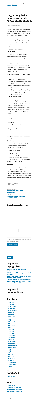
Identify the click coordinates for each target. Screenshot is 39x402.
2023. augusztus (11, 347)
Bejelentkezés (11, 385)
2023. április (10, 355)
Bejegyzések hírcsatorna (14, 387)
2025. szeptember (12, 310)
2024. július (10, 327)
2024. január (10, 339)
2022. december (11, 362)
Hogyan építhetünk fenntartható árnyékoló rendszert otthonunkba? (19, 276)
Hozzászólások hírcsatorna (14, 389)
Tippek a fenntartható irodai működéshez (19, 279)
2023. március (11, 357)
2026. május (10, 302)
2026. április (10, 304)
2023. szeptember (12, 345)
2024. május (10, 331)
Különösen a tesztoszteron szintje (23, 62)
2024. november (11, 322)
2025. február (11, 318)
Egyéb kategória (11, 184)
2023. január (10, 360)
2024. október (11, 324)
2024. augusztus (12, 325)
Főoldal (9, 5)
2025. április (10, 314)
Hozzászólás (9, 213)
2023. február (11, 358)
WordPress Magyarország (14, 391)
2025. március (11, 316)
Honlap (8, 233)
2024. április (10, 333)
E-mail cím (22, 228)
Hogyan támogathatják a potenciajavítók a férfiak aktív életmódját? (19, 282)
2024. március (11, 335)
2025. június (10, 312)
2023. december (11, 341)
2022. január (10, 366)
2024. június (10, 329)
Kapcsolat (14, 5)
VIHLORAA (10, 24)
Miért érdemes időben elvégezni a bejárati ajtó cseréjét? (19, 273)
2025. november (11, 306)
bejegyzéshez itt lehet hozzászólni (14, 25)
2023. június (10, 351)
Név (8, 228)
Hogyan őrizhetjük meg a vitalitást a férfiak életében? (19, 270)
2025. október (11, 308)
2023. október (11, 343)
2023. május (10, 353)
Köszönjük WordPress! (17, 398)
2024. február (11, 337)
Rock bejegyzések (11, 4)
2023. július (10, 349)
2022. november (11, 364)
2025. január (10, 320)
